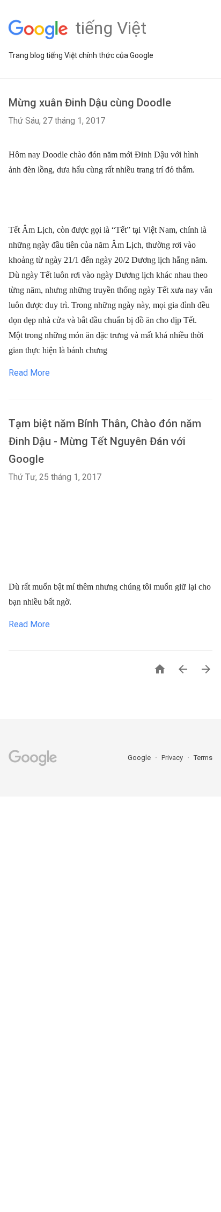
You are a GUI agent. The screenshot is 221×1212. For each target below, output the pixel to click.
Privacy (173, 758)
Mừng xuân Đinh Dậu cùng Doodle (90, 102)
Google (140, 758)
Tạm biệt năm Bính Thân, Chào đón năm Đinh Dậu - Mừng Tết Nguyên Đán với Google (105, 441)
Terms (203, 758)
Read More (29, 373)
